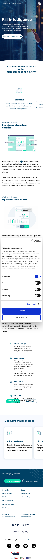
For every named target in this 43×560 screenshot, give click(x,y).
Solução (5, 490)
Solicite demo (25, 493)
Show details (31, 304)
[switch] (35, 282)
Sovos (30, 540)
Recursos (24, 490)
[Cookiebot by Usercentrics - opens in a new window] (31, 240)
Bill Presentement (8, 497)
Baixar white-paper (30, 481)
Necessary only (21, 317)
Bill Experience (7, 493)
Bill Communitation (8, 504)
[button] (21, 162)
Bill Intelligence (7, 500)
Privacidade (8, 540)
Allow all (21, 311)
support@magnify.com (8, 517)
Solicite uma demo (12, 481)
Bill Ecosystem (7, 508)
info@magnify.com (26, 517)
